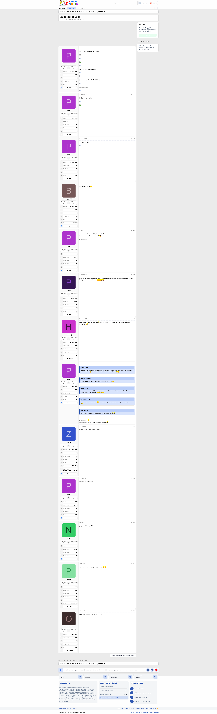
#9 (134, 426)
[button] (84, 8)
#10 (134, 478)
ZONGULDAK (73, 603)
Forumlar (71, 8)
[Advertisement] (97, 34)
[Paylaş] (132, 48)
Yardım (147, 708)
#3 (134, 139)
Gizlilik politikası (139, 708)
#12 (134, 563)
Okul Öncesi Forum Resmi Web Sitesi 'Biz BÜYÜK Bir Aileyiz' (72, 712)
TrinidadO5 (138, 676)
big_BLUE (70, 226)
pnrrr (62, 19)
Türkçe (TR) (74, 708)
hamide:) (70, 358)
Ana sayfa (62, 8)
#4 (134, 183)
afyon (75, 222)
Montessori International (142, 701)
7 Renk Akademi (139, 689)
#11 (134, 522)
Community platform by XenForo (144, 712)
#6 (134, 274)
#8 (134, 363)
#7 (134, 319)
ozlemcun (70, 650)
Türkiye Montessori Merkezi (142, 693)
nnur (69, 559)
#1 (134, 48)
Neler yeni (80, 8)
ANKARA (74, 466)
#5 (134, 230)
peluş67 (70, 606)
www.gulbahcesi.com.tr (70, 470)
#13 (134, 611)
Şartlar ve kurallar (129, 708)
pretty (69, 314)
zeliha (69, 473)
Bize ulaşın (120, 708)
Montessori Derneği (140, 697)
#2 (134, 94)
